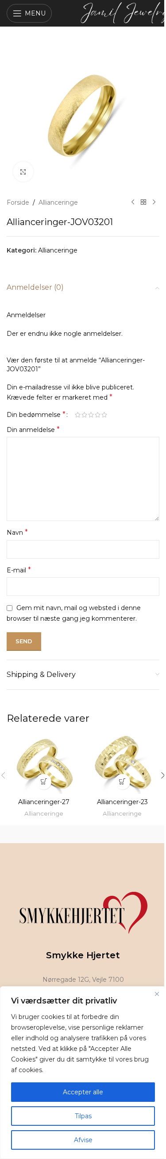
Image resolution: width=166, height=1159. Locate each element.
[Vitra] (45, 834)
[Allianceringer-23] (122, 764)
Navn (17, 532)
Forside (18, 202)
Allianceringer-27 (43, 802)
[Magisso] (121, 834)
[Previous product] (132, 202)
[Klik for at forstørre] (23, 172)
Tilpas (83, 1116)
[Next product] (154, 202)
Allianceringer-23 (122, 802)
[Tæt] (156, 993)
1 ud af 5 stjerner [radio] (77, 415)
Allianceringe (58, 202)
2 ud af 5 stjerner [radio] (84, 415)
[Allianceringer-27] (44, 764)
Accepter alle (83, 1092)
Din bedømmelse (36, 414)
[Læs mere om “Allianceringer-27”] (43, 782)
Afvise (83, 1140)
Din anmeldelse (33, 429)
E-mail (19, 570)
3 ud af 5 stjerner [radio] (91, 415)
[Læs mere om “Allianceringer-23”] (122, 782)
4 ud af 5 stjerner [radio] (97, 415)
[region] (83, 1072)
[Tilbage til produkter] (143, 202)
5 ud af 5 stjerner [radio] (104, 415)
